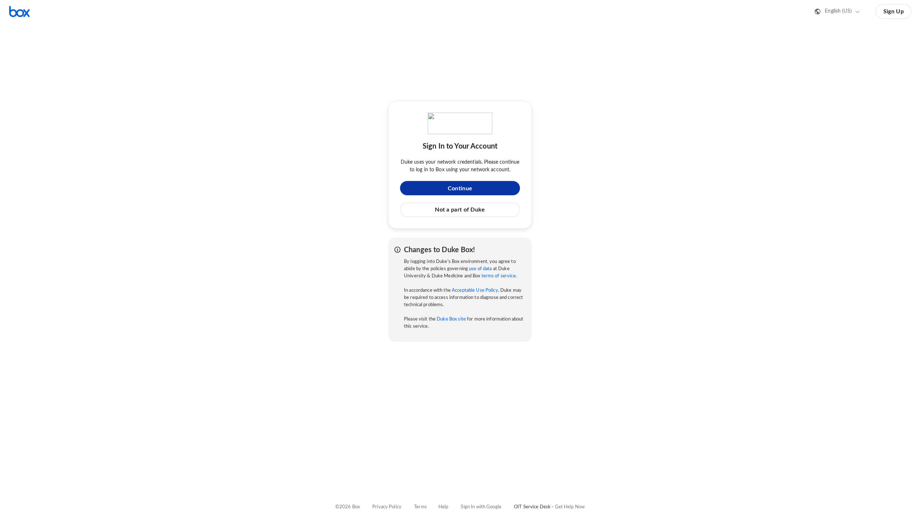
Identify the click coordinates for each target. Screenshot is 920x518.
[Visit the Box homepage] (19, 11)
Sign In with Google (481, 507)
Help (443, 507)
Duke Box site (451, 319)
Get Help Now (570, 507)
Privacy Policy (386, 507)
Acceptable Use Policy (475, 290)
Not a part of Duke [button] (460, 210)
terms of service (499, 276)
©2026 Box (347, 507)
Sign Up (893, 11)
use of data (480, 269)
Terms (420, 507)
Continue (460, 188)
